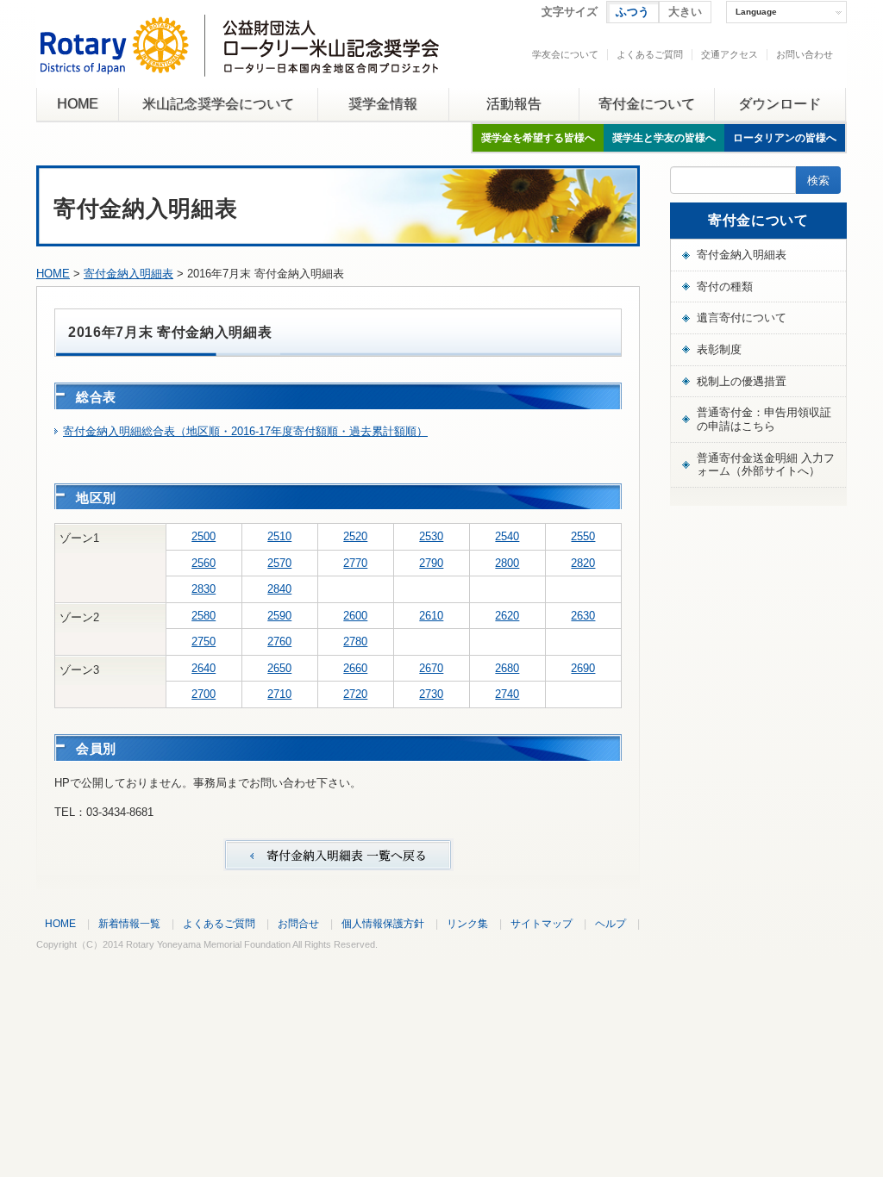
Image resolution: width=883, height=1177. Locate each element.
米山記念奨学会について (218, 104)
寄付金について (646, 104)
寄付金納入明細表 (128, 273)
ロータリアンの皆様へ (784, 138)
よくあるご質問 (650, 54)
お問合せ (298, 923)
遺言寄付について (741, 317)
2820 (583, 563)
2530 (431, 536)
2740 (507, 694)
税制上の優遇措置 (741, 381)
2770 (355, 563)
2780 (355, 641)
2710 (279, 694)
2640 (203, 668)
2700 (203, 694)
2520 (355, 536)
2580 (203, 615)
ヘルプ (610, 923)
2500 (203, 536)
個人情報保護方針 (382, 923)
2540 (507, 536)
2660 (355, 668)
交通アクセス (729, 54)
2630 (583, 615)
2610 (431, 615)
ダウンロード (779, 104)
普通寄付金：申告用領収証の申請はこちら (764, 419)
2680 (507, 668)
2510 (279, 536)
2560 (203, 563)
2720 (355, 694)
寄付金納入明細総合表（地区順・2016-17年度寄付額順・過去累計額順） (245, 431)
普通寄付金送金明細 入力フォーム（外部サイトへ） (766, 464)
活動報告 (514, 104)
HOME (77, 104)
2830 (203, 588)
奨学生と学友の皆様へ (664, 138)
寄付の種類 (725, 286)
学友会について (565, 54)
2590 (279, 615)
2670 (431, 668)
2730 (431, 694)
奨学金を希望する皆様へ (538, 138)
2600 (355, 615)
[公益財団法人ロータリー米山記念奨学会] (239, 63)
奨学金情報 (382, 104)
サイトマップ (541, 923)
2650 (279, 668)
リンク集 (467, 923)
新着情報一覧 (129, 923)
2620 (507, 615)
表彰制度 (719, 349)
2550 (583, 536)
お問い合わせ (804, 54)
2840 (279, 588)
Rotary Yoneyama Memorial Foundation (208, 944)
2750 (203, 641)
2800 (507, 563)
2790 (431, 563)
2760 (279, 641)
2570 (279, 563)
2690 (583, 668)
